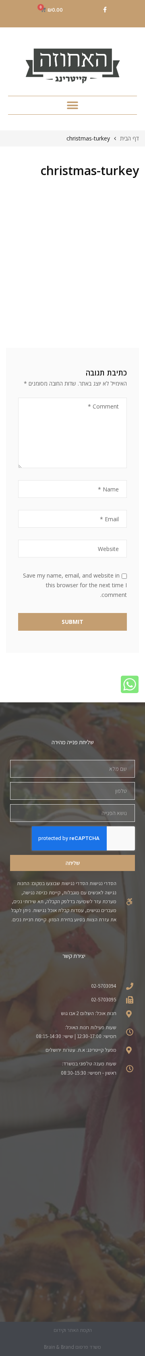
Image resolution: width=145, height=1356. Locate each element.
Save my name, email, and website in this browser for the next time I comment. (75, 585)
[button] (73, 105)
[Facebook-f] (104, 9)
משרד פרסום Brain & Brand (72, 1347)
